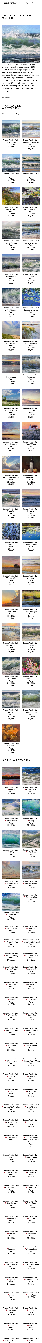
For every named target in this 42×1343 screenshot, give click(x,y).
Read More (6, 97)
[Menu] (36, 3)
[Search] (27, 3)
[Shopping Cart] (32, 3)
